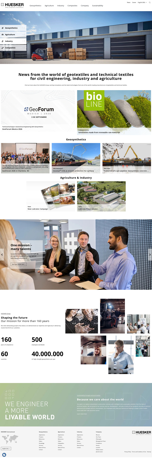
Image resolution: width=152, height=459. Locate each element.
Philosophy (98, 439)
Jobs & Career (99, 451)
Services (41, 445)
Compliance (99, 443)
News (128, 2)
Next (149, 158)
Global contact (99, 449)
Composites (72, 6)
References (42, 439)
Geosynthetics (35, 6)
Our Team (98, 437)
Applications (42, 435)
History (97, 445)
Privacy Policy (127, 451)
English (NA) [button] (5, 448)
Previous (3, 158)
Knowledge (41, 443)
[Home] (12, 5)
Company (85, 6)
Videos (40, 441)
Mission (98, 435)
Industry (60, 6)
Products (41, 437)
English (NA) (141, 2)
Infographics (61, 443)
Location (98, 447)
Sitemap (149, 451)
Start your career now (18, 264)
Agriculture (49, 6)
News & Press (42, 447)
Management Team (101, 441)
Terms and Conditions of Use (139, 451)
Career (134, 2)
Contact (41, 449)
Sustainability (97, 6)
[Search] (150, 2)
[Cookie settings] (4, 455)
